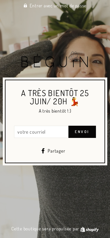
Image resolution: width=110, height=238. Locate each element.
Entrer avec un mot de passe (58, 5)
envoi (82, 131)
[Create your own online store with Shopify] (89, 228)
